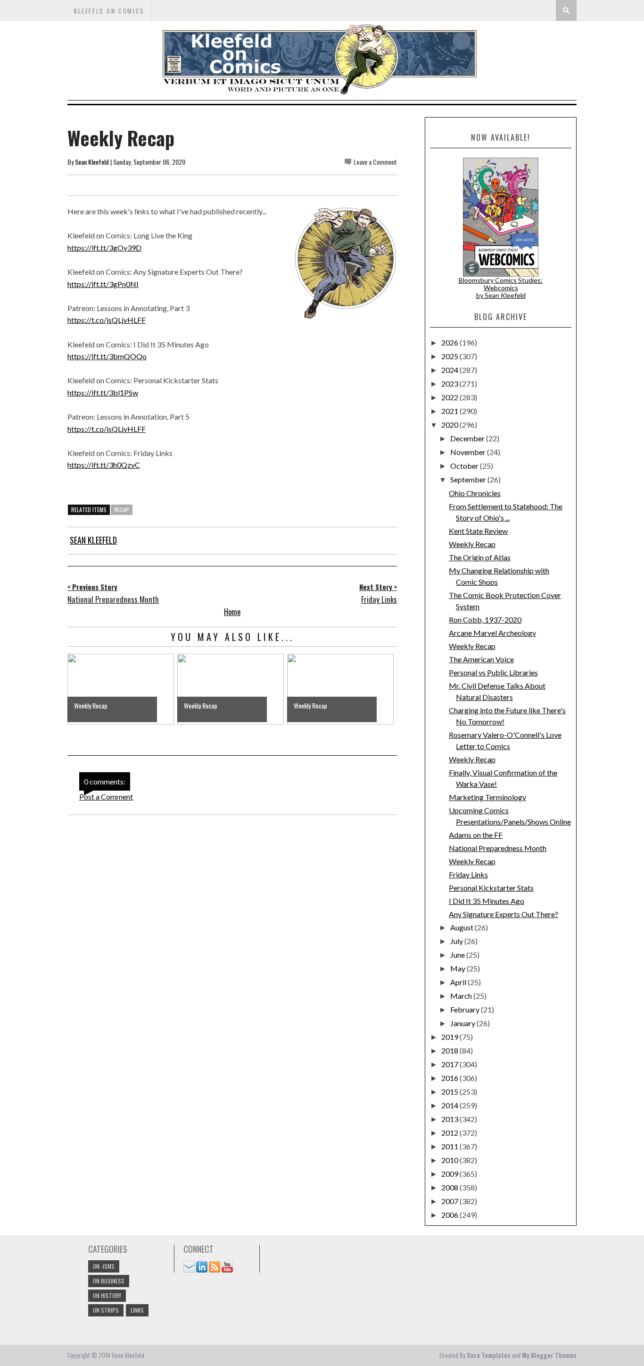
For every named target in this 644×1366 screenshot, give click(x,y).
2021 (450, 410)
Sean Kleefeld (92, 162)
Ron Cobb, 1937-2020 (485, 619)
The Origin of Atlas (480, 557)
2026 (450, 342)
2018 (450, 1050)
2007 (450, 1201)
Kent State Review (478, 530)
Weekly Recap (472, 544)
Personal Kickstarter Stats (491, 887)
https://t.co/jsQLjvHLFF (106, 319)
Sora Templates (489, 1355)
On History (107, 1295)
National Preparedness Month (497, 847)
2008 (450, 1187)
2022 (450, 397)
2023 (450, 383)
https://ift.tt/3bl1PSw (102, 392)
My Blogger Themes (549, 1355)
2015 (450, 1091)
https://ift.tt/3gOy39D (104, 247)
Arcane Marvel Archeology (492, 632)
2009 (450, 1173)
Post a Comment (106, 796)
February (465, 1009)
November (468, 451)
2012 (450, 1132)
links (137, 1310)
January (463, 1023)
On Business (108, 1281)
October (465, 465)
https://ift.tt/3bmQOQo (107, 356)
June (458, 954)
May (458, 968)
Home (232, 611)
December (468, 438)
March (461, 995)
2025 (450, 356)
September (468, 479)
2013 (450, 1118)
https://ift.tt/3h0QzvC (103, 464)
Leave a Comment (375, 162)
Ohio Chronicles (475, 493)
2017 (450, 1064)
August (462, 927)
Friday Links (468, 874)
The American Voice (481, 659)
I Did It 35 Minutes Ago (486, 900)
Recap (121, 510)
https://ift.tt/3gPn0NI (103, 283)
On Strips (106, 1310)
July (457, 940)
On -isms (104, 1266)
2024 (450, 369)
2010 (450, 1159)
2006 (450, 1214)
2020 (450, 424)
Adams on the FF (476, 834)
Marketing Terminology (487, 797)
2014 (450, 1105)
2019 (450, 1036)
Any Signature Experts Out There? (503, 914)
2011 (450, 1146)
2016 (450, 1077)
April (459, 982)
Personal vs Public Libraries (493, 672)
